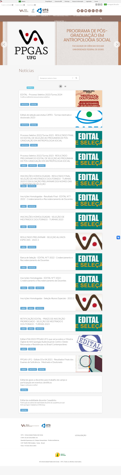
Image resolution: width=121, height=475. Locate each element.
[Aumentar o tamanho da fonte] (96, 5)
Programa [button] (32, 15)
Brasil (23, 1)
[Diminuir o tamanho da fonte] (99, 5)
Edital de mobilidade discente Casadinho (38, 400)
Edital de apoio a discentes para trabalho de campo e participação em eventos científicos (43, 381)
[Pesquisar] (76, 78)
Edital (23, 186)
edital (23, 247)
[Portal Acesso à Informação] (60, 456)
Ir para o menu (19, 5)
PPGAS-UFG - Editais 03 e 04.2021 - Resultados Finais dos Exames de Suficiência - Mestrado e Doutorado (46, 360)
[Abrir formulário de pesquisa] (101, 18)
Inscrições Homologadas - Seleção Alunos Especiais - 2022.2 (47, 298)
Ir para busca (30, 5)
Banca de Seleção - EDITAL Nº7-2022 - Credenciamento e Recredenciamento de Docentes (46, 258)
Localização (80, 435)
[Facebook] (82, 10)
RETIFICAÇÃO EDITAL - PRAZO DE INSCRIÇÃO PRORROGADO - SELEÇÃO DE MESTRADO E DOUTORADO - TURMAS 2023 (42, 321)
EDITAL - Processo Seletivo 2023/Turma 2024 (41, 94)
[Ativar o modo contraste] (101, 5)
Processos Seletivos (60, 15)
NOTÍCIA (25, 104)
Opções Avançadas (73, 78)
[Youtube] (85, 10)
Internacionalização (82, 15)
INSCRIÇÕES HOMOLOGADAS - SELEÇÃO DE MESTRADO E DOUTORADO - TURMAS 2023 (42, 218)
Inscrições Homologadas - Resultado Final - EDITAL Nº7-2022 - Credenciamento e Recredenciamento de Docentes (46, 197)
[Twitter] (78, 10)
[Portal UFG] (42, 13)
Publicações (59, 21)
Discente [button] (44, 15)
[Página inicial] (24, 12)
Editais (24, 288)
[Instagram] (89, 10)
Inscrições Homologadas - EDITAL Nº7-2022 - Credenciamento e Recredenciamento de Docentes (43, 279)
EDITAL (33, 104)
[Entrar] (1, 1)
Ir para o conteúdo (6, 5)
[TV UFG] (100, 10)
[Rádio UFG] (96, 10)
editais (24, 165)
